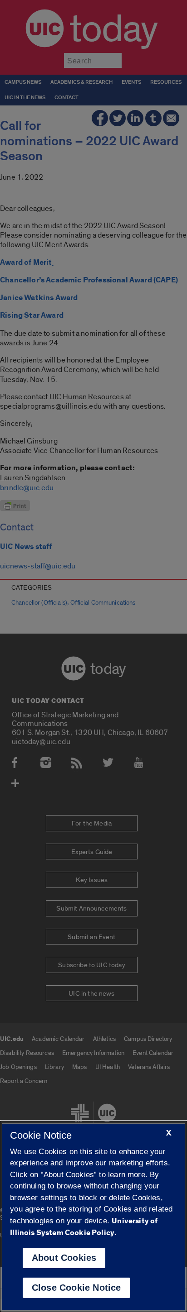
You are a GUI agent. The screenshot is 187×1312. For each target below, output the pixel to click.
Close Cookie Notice (76, 1288)
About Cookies (64, 1258)
